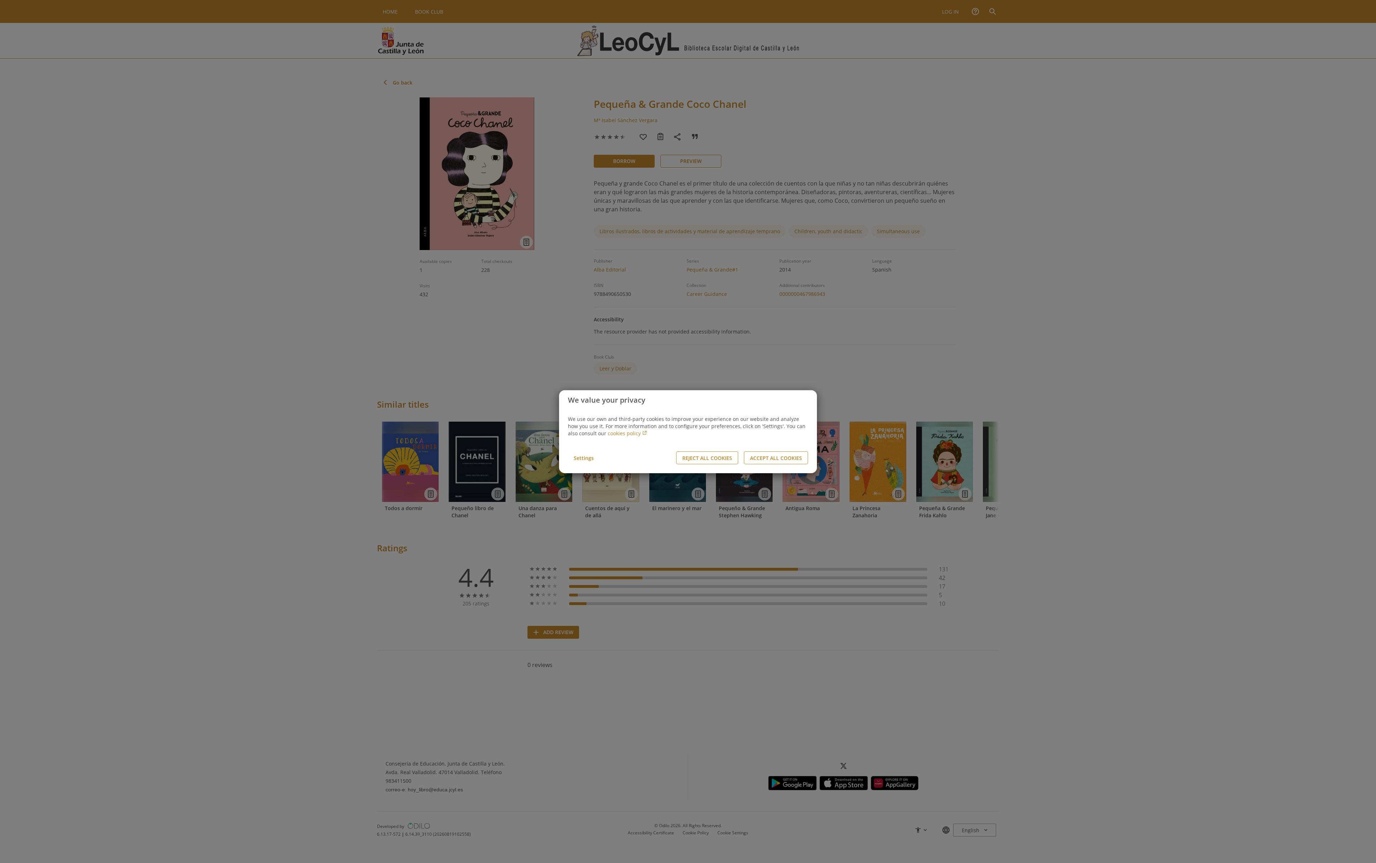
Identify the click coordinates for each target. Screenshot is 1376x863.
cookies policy (625, 433)
